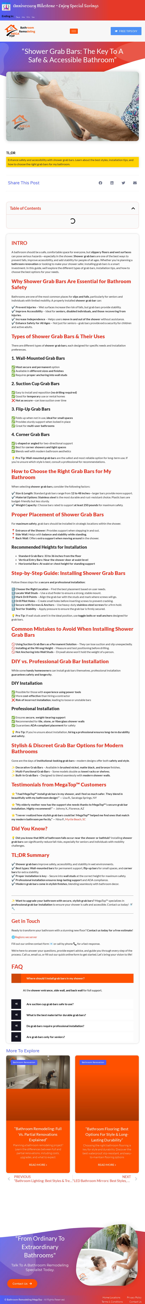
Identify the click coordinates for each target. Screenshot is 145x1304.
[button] (106, 31)
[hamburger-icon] (74, 31)
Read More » (38, 1164)
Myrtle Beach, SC (75, 819)
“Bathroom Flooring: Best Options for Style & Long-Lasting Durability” (107, 1134)
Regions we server (26, 937)
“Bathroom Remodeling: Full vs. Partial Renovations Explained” (38, 1134)
